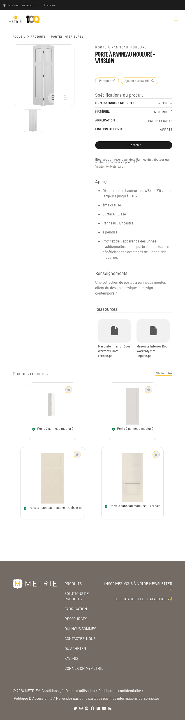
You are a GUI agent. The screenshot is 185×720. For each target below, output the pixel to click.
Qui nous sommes (80, 628)
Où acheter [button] (134, 145)
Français (49, 5)
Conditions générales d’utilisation (68, 690)
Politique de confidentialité (119, 690)
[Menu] (176, 19)
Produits (38, 36)
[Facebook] (92, 708)
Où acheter (75, 648)
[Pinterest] (86, 708)
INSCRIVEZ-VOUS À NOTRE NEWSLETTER (138, 583)
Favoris (71, 658)
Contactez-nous (80, 638)
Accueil (19, 36)
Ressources (76, 618)
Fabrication (76, 608)
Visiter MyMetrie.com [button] (110, 166)
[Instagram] (81, 708)
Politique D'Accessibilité (33, 698)
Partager (105, 80)
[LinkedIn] (98, 708)
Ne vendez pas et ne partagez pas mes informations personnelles (108, 698)
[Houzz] (109, 708)
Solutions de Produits (77, 596)
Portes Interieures (67, 36)
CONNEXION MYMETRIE (84, 668)
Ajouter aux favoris (137, 80)
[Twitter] (75, 708)
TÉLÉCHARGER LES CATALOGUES (141, 599)
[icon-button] (53, 98)
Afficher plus (163, 373)
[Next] (33, 120)
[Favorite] (68, 389)
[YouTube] (104, 708)
